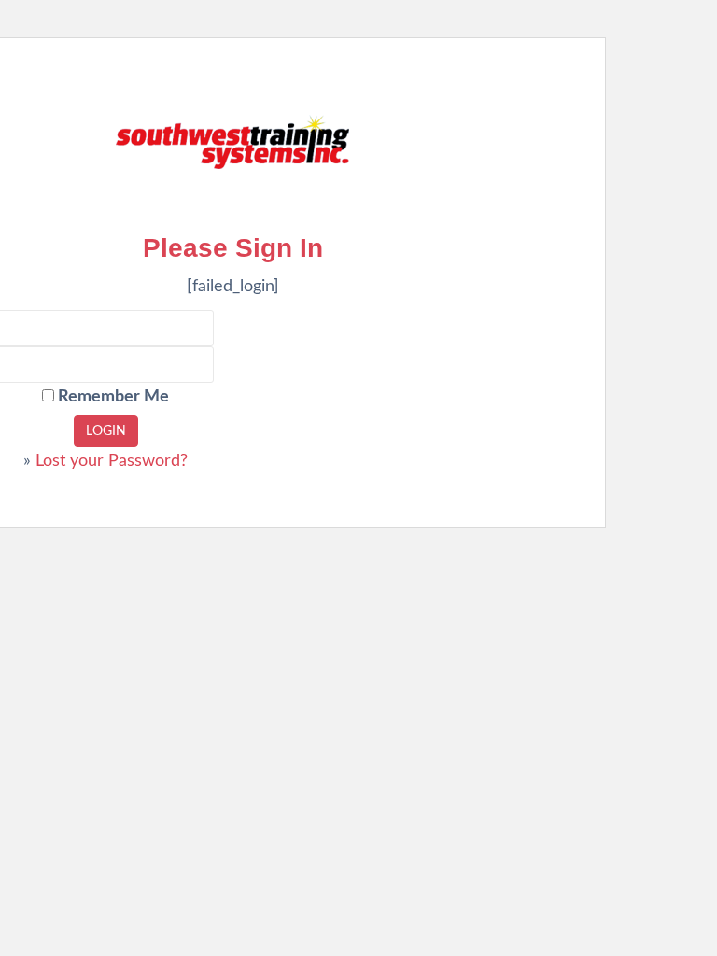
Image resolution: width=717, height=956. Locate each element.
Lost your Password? (111, 461)
